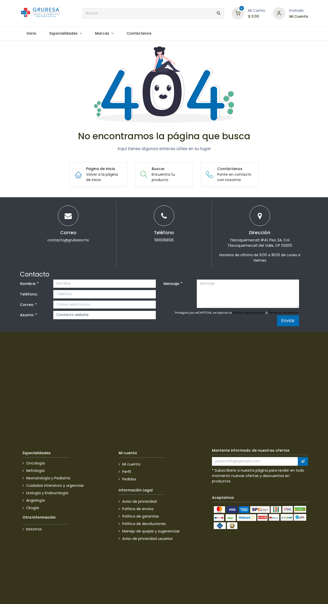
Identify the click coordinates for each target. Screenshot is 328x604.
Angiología (35, 500)
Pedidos (129, 479)
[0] (238, 12)
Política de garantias (140, 516)
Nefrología (35, 470)
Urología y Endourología (47, 493)
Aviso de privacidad (139, 501)
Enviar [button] (288, 321)
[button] (303, 461)
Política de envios (137, 508)
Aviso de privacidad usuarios (147, 538)
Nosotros (34, 529)
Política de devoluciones (144, 523)
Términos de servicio (284, 313)
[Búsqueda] (218, 13)
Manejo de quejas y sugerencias (151, 531)
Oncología (35, 463)
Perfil (126, 471)
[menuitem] (31, 33)
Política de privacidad (249, 313)
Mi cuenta (131, 464)
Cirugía (32, 507)
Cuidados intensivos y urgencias (55, 485)
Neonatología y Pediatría (48, 478)
